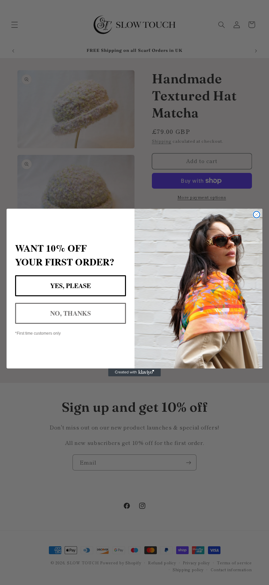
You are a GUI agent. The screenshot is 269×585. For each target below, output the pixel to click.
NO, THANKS (70, 313)
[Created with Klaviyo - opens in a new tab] (134, 372)
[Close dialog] (256, 214)
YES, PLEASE (70, 285)
